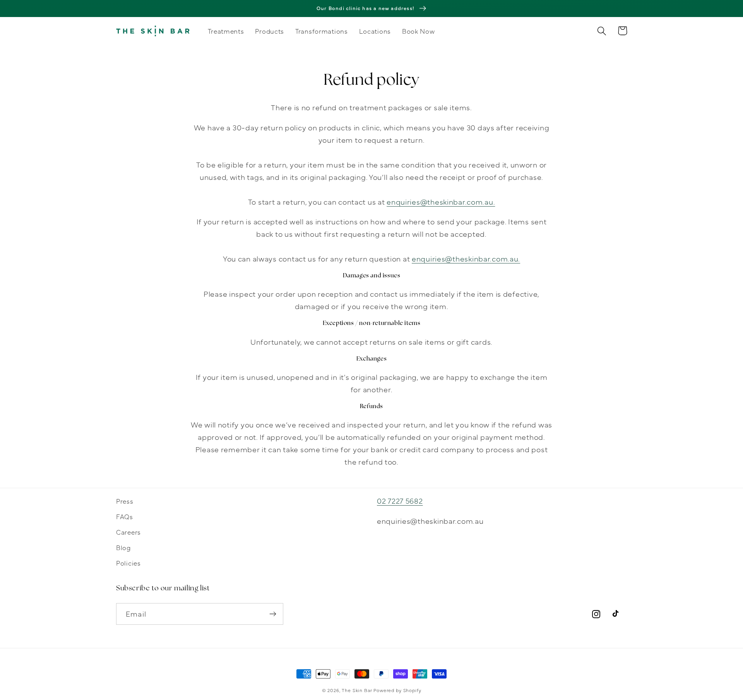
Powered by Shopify (397, 690)
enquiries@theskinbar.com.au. (441, 201)
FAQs (124, 516)
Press (125, 500)
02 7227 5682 (400, 500)
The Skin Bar (357, 690)
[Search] (602, 31)
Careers (128, 531)
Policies (128, 562)
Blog (123, 547)
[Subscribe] (272, 614)
